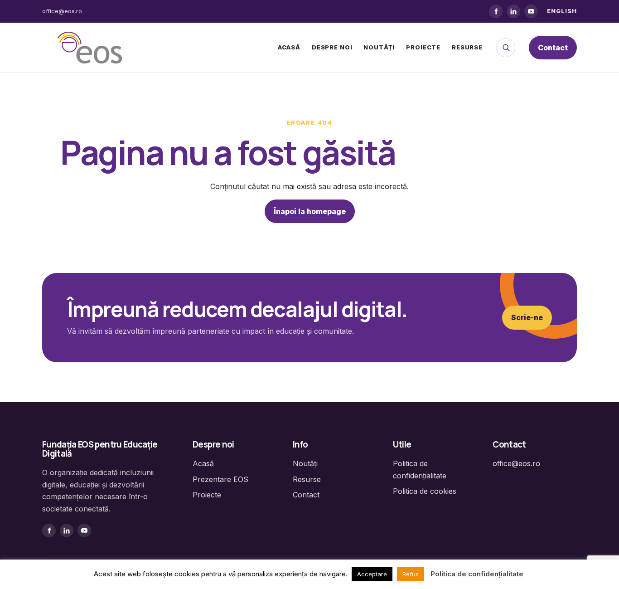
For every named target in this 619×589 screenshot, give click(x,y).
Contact (553, 47)
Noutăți (379, 47)
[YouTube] (531, 11)
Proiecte (423, 47)
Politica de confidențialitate (476, 574)
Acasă (289, 47)
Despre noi (332, 47)
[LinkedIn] (513, 11)
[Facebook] (496, 11)
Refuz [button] (410, 574)
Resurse (467, 47)
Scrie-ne (527, 317)
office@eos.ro (62, 11)
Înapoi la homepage (310, 211)
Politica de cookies (424, 491)
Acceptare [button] (372, 574)
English (562, 11)
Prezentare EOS (220, 479)
